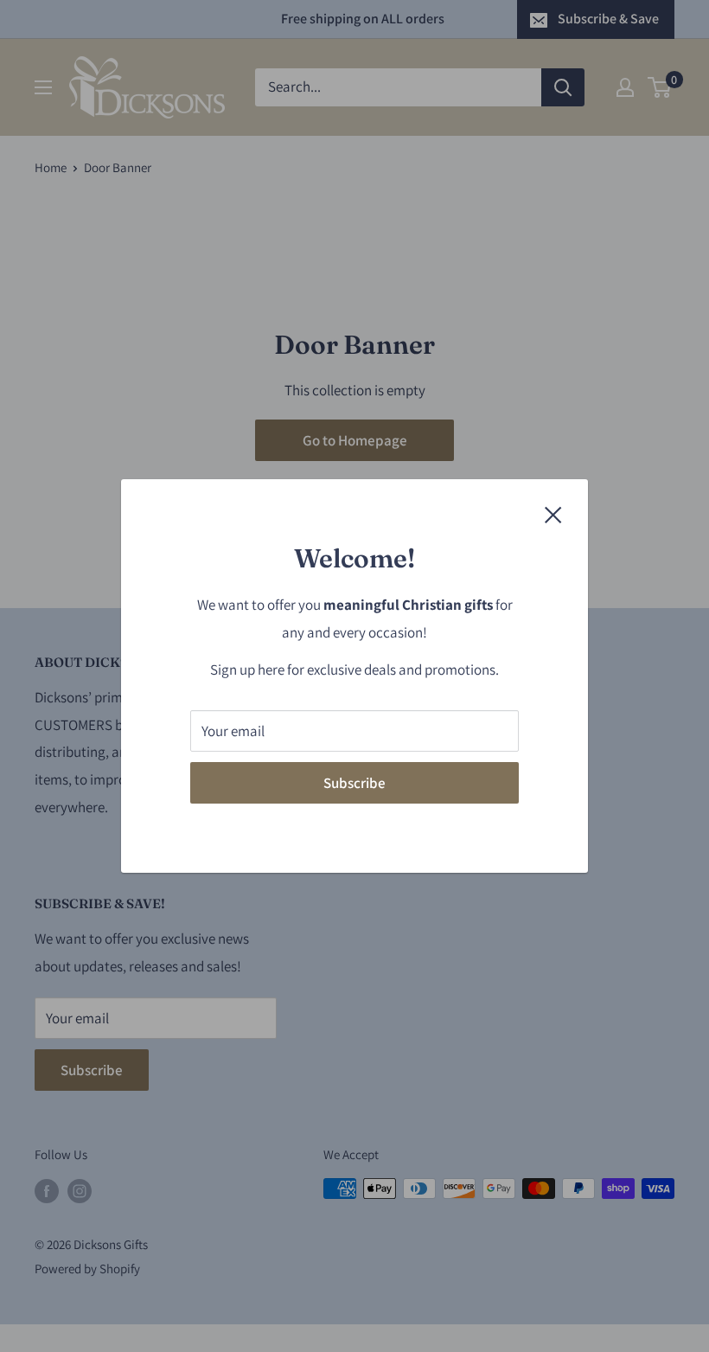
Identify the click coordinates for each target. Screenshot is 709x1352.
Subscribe (354, 782)
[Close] (553, 514)
